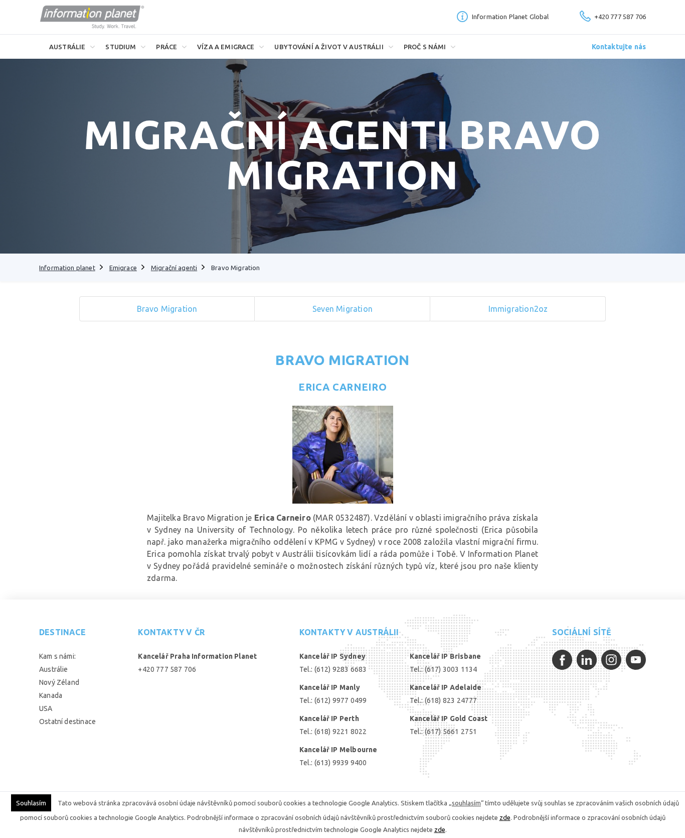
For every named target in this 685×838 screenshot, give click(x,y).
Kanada (50, 695)
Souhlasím (31, 802)
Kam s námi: (57, 656)
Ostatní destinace (67, 721)
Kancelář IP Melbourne (338, 750)
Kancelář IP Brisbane (445, 656)
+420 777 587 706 (620, 16)
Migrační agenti (174, 267)
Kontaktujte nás (619, 47)
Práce (166, 46)
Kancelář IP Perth (329, 718)
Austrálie (67, 46)
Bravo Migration (342, 360)
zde (504, 817)
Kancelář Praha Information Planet (197, 656)
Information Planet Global (510, 16)
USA (46, 708)
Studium (120, 46)
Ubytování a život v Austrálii (328, 46)
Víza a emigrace (225, 46)
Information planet (67, 267)
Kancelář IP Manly (329, 687)
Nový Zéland (59, 682)
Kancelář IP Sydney (332, 656)
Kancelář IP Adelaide (446, 687)
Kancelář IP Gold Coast (449, 718)
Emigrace (123, 267)
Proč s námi (425, 46)
